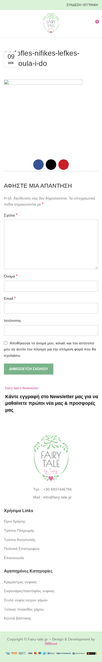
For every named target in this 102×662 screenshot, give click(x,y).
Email (10, 298)
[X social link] (51, 164)
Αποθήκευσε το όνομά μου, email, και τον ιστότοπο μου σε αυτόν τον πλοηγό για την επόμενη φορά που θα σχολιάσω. (50, 349)
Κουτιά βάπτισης (17, 618)
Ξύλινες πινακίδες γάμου (24, 609)
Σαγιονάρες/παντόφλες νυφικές (29, 591)
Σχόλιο (11, 215)
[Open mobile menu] (6, 23)
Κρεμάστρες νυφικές (20, 582)
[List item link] (51, 489)
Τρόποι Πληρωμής (19, 530)
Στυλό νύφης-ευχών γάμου (26, 600)
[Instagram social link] (17, 5)
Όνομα (11, 276)
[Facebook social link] (8, 5)
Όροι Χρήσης (15, 521)
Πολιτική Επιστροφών (21, 549)
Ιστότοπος (12, 320)
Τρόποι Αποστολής (20, 540)
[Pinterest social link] (26, 5)
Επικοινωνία (14, 558)
